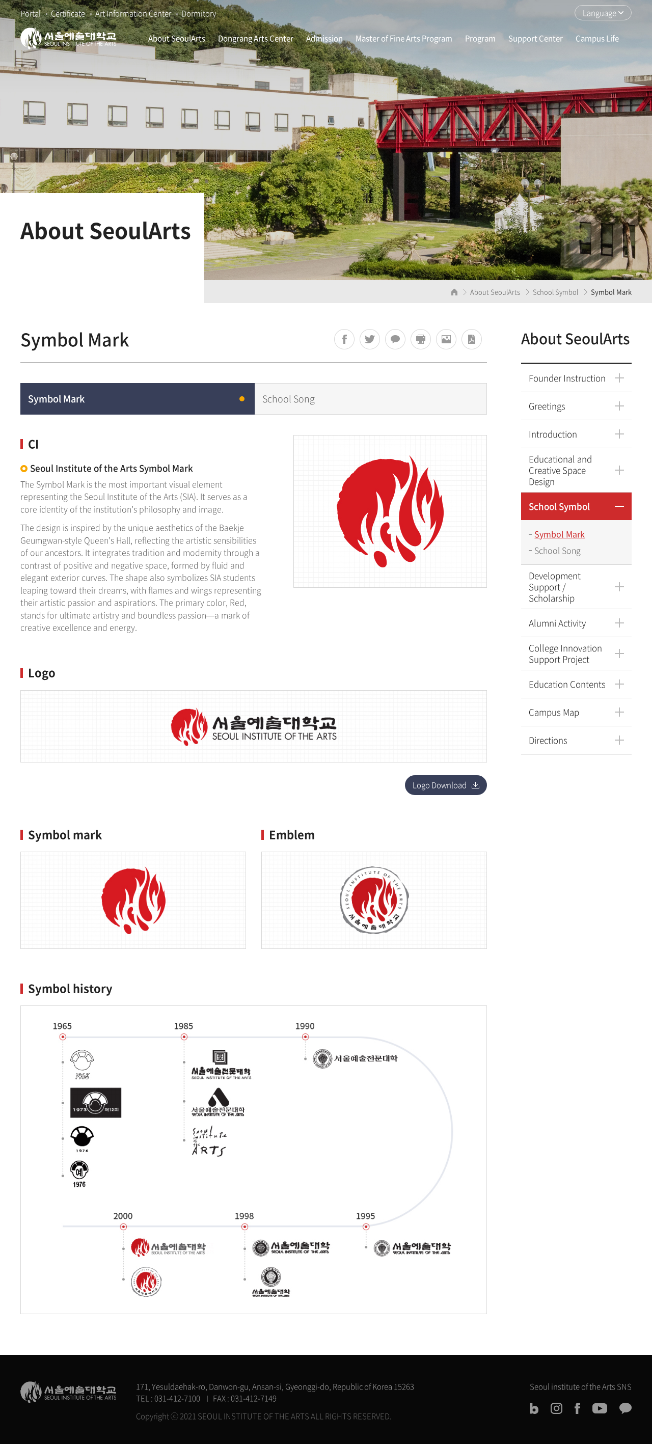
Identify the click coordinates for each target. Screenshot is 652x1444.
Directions (548, 739)
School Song (557, 550)
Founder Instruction (567, 377)
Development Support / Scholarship (555, 586)
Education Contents (567, 683)
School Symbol (559, 506)
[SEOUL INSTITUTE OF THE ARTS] (68, 38)
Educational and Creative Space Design (560, 469)
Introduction (553, 433)
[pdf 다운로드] (471, 339)
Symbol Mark (559, 534)
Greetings (547, 405)
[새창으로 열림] (344, 339)
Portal (30, 13)
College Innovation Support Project (565, 653)
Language (599, 12)
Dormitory (198, 13)
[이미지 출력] (446, 339)
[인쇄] (421, 339)
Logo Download (440, 785)
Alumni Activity (557, 622)
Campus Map (554, 711)
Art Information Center (133, 13)
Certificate (68, 13)
